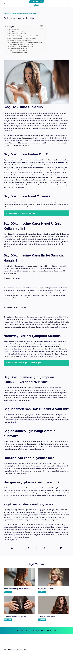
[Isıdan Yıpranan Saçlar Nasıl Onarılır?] (19, 577)
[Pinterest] (45, 548)
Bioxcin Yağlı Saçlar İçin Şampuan (15, 307)
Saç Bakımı (7, 592)
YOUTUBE (53, 630)
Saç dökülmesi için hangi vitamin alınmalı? (21, 46)
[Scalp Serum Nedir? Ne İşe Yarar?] (19, 605)
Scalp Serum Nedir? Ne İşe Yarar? (16, 616)
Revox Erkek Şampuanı (12, 278)
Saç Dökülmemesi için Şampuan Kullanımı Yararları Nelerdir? (26, 42)
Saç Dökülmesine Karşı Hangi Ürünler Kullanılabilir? (23, 36)
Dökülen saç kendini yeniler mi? (18, 48)
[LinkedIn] (61, 548)
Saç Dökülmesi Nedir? (12, 29)
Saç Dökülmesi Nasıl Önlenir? (17, 34)
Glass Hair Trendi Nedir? (47, 616)
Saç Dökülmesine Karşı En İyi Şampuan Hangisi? (23, 38)
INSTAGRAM (36, 630)
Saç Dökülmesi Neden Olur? (17, 32)
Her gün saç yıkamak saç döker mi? (20, 50)
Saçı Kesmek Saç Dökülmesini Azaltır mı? (21, 44)
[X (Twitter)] (28, 548)
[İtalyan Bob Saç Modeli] (53, 577)
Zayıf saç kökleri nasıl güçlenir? (18, 52)
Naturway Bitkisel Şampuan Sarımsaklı (20, 40)
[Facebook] (12, 548)
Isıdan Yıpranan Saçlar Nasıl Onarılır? (17, 589)
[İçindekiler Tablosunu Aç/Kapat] (41, 27)
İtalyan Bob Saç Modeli (46, 589)
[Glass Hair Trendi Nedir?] (53, 605)
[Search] (68, 3)
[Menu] (4, 3)
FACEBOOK (23, 630)
